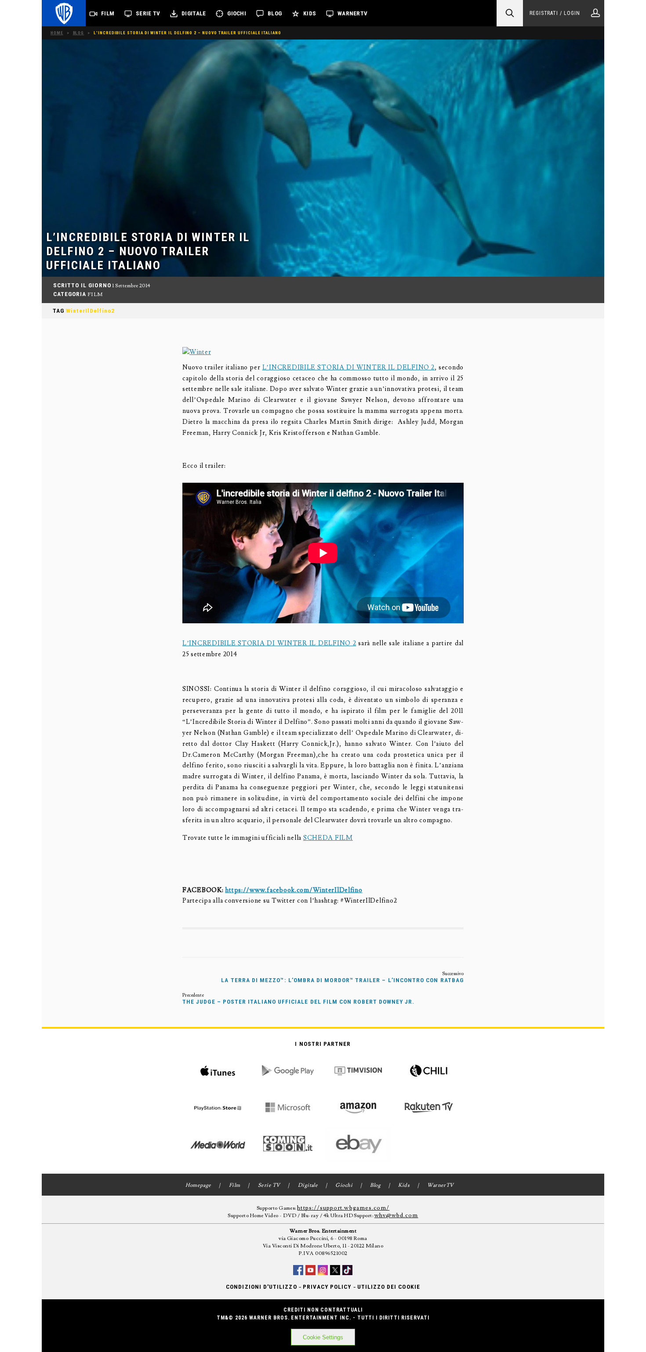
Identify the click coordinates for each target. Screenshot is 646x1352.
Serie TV (148, 13)
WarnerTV (352, 13)
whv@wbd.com (396, 1215)
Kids (309, 13)
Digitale (193, 13)
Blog (275, 13)
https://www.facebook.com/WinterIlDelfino (293, 890)
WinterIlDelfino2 (90, 310)
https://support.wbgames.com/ (343, 1208)
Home (57, 32)
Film (107, 13)
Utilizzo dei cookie (388, 1286)
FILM (95, 294)
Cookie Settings (323, 1337)
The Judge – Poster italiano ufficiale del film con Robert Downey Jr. (298, 1001)
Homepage (198, 1185)
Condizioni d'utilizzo (261, 1286)
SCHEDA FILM (328, 838)
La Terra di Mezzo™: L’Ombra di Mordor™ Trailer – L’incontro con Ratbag (342, 980)
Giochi (236, 13)
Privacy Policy (327, 1286)
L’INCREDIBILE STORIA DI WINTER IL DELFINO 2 (348, 367)
